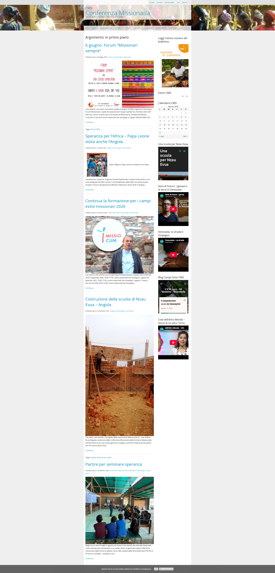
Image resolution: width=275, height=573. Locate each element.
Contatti (151, 2)
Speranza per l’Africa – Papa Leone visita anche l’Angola (117, 138)
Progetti (137, 28)
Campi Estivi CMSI (113, 213)
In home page (117, 57)
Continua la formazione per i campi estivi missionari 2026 (118, 203)
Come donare (149, 28)
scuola (108, 457)
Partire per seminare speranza (113, 464)
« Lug (161, 136)
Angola (109, 148)
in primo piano (126, 57)
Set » (185, 136)
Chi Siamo (118, 28)
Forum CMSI (95, 129)
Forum (110, 57)
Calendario (94, 28)
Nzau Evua (101, 457)
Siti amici (184, 2)
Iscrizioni (159, 2)
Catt (178, 2)
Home (87, 28)
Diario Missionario (106, 28)
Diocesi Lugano (169, 2)
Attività (128, 28)
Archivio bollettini (161, 28)
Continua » (89, 122)
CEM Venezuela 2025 (128, 471)
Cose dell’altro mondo (176, 28)
